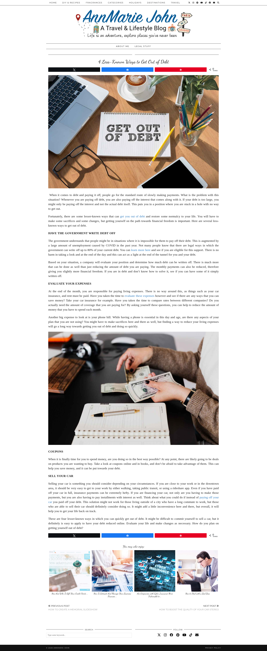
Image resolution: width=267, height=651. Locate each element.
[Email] (214, 2)
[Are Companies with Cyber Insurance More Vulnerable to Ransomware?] (154, 571)
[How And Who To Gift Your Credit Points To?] (69, 571)
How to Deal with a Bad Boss (197, 593)
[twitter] (159, 635)
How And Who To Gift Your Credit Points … (69, 593)
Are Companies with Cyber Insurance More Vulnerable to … (155, 595)
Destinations (156, 2)
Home (53, 2)
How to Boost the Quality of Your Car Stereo (189, 608)
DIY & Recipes (71, 2)
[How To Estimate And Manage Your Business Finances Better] (112, 571)
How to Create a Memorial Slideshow (72, 608)
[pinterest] (177, 635)
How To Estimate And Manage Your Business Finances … (112, 595)
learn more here (140, 250)
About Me (122, 46)
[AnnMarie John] (133, 21)
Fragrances (94, 2)
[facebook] (171, 635)
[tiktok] (190, 635)
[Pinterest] (197, 2)
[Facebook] (210, 2)
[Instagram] (193, 2)
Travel (175, 2)
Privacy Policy (213, 648)
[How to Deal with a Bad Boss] (197, 571)
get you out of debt (132, 216)
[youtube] (184, 635)
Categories (115, 2)
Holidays (135, 2)
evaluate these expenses (139, 296)
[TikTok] (206, 2)
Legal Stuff (143, 46)
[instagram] (165, 635)
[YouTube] (202, 2)
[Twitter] (189, 2)
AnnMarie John (62, 648)
